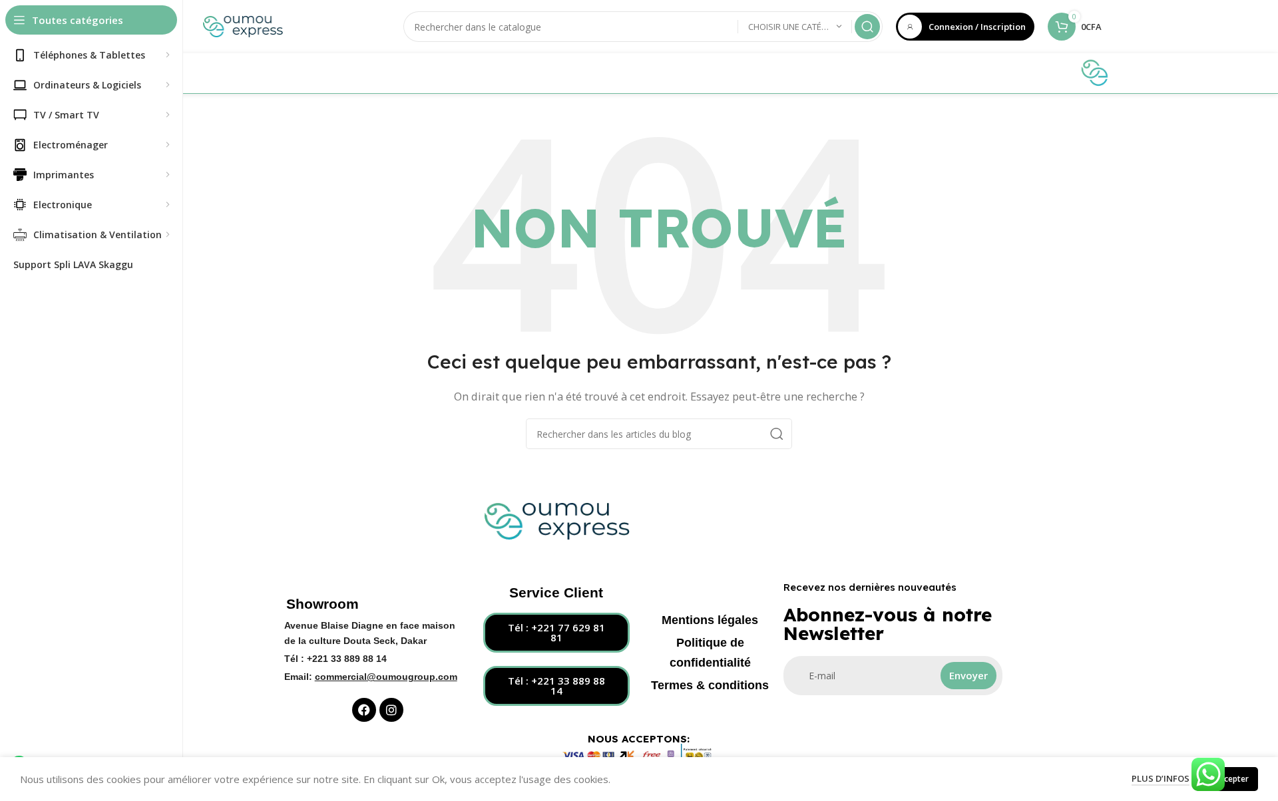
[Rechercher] (867, 26)
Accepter (1232, 778)
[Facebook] (364, 710)
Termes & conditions (710, 685)
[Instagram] (391, 710)
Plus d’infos (1160, 778)
